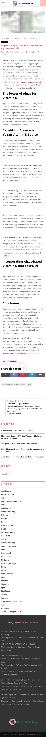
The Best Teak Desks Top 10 (11, 656)
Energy (4, 519)
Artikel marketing (7, 494)
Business (4, 42)
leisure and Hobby (8, 553)
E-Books (4, 515)
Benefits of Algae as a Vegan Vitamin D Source (24, 406)
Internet (4, 539)
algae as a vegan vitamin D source (13, 384)
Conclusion (12, 411)
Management (6, 557)
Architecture (6, 491)
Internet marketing (8, 543)
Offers (3, 570)
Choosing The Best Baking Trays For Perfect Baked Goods (22, 701)
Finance (4, 522)
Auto (3, 498)
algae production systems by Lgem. (26, 353)
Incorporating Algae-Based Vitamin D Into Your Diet (25, 409)
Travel (3, 605)
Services (4, 581)
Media (3, 567)
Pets (3, 577)
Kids (3, 550)
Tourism (4, 598)
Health (3, 529)
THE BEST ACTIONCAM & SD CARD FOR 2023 (18, 644)
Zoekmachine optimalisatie (11, 612)
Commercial (6, 508)
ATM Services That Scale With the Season (17, 431)
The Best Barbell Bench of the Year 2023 (16, 683)
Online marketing (7, 574)
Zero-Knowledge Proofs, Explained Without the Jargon (22, 457)
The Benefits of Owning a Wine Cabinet (15, 704)
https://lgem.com (10, 361)
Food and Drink (7, 525)
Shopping (5, 584)
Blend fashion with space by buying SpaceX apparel (20, 680)
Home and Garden (8, 532)
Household (5, 536)
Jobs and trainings (8, 546)
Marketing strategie (8, 563)
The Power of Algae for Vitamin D (19, 404)
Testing (4, 594)
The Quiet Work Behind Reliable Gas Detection (19, 444)
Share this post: (16, 413)
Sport (3, 588)
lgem (29, 384)
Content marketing (8, 512)
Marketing (5, 560)
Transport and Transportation (12, 601)
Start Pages (5, 591)
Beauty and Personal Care (11, 501)
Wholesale (5, 608)
